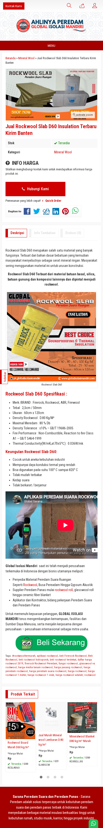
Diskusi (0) (73, 233)
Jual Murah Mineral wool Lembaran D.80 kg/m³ (51, 739)
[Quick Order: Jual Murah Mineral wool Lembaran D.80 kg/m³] (63, 727)
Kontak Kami (14, 6)
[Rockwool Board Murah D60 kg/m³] (20, 720)
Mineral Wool (63, 152)
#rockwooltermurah (23, 655)
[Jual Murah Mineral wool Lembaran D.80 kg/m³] (51, 717)
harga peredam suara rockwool (47, 671)
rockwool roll (64, 590)
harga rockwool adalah (69, 675)
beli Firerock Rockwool (73, 655)
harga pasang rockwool (68, 667)
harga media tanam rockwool (35, 667)
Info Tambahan (45, 233)
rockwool (90, 675)
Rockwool (30, 585)
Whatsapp (25, 767)
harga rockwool (77, 671)
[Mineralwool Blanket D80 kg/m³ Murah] (82, 717)
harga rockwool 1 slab (41, 675)
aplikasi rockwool (47, 655)
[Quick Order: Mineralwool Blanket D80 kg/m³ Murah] (94, 729)
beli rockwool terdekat (63, 659)
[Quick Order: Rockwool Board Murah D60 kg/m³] (32, 735)
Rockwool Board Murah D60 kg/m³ (19, 745)
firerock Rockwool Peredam (41, 663)
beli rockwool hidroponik (33, 659)
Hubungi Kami (37, 189)
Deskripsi (17, 233)
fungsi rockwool (68, 663)
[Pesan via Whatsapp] (82, 6)
